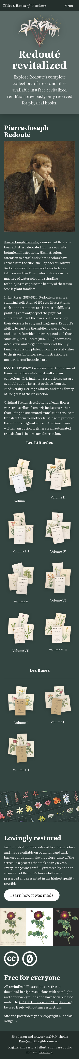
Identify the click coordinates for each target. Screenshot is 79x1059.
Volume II (58, 497)
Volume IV (58, 551)
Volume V (21, 601)
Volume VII (21, 650)
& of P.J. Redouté (24, 5)
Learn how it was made (31, 895)
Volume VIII (58, 649)
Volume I (21, 500)
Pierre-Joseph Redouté (21, 242)
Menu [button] (68, 5)
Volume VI (58, 600)
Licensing (45, 1052)
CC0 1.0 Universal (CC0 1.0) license (45, 1001)
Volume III (21, 551)
